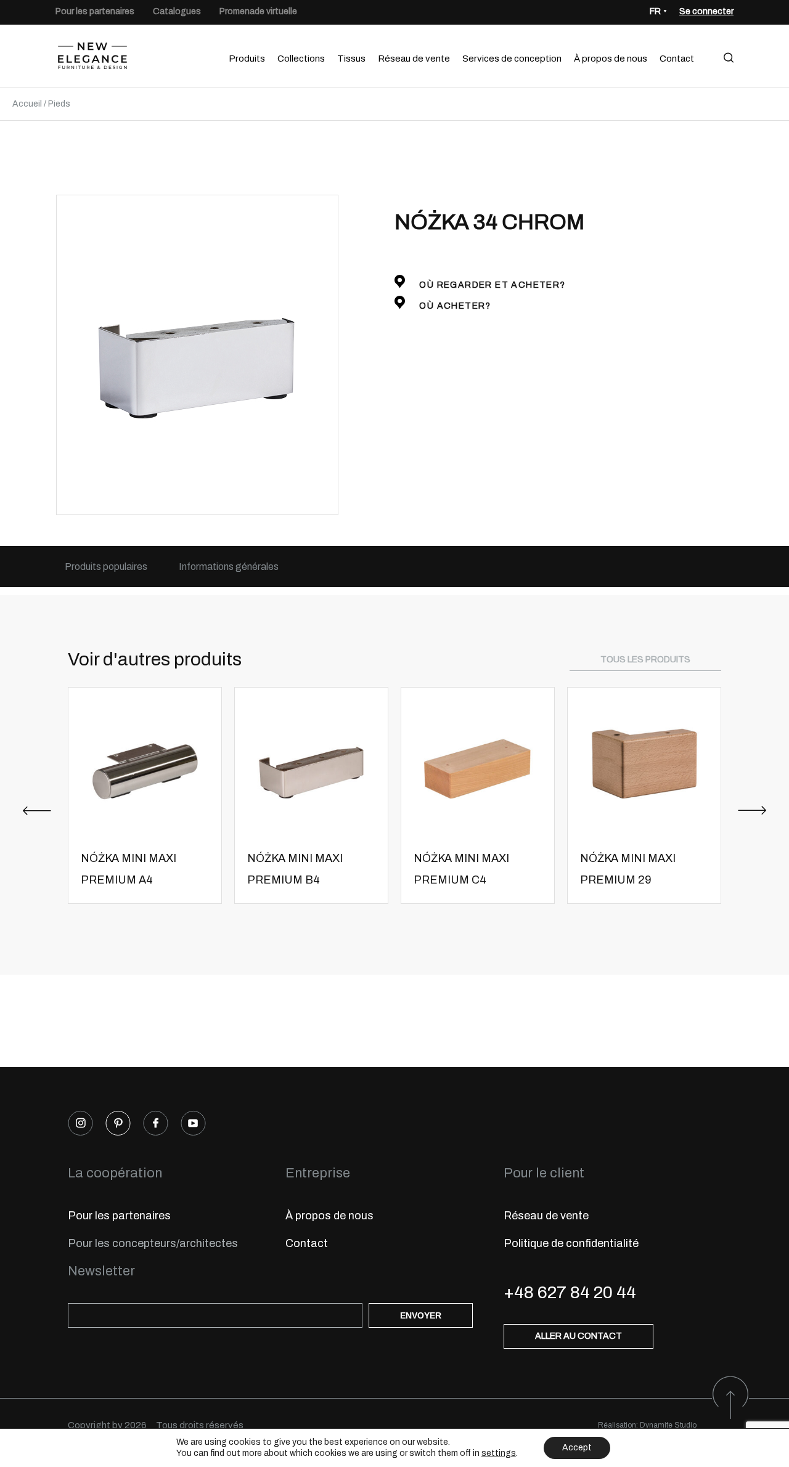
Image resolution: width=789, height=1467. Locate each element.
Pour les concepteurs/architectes (153, 1243)
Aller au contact (578, 1336)
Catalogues (177, 11)
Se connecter (706, 11)
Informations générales (229, 566)
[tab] (106, 566)
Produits (247, 58)
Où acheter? (454, 306)
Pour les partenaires (94, 11)
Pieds (59, 103)
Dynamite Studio (668, 1425)
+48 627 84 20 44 (570, 1292)
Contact (677, 58)
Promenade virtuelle (258, 11)
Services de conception (512, 58)
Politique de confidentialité (571, 1243)
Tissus (351, 58)
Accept (577, 1447)
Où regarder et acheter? (491, 285)
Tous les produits (645, 659)
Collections (301, 58)
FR (655, 11)
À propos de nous (610, 58)
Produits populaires (106, 566)
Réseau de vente (414, 58)
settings (498, 1453)
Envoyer (420, 1315)
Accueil (27, 103)
